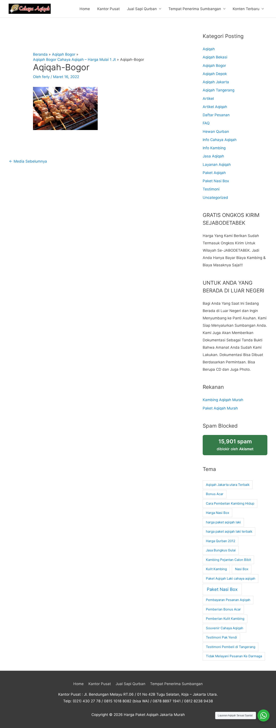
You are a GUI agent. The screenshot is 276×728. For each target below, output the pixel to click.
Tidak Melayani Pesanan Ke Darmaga (234, 656)
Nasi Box (241, 569)
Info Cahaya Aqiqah (220, 140)
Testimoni (211, 189)
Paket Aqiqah (214, 173)
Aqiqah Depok (215, 74)
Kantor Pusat (108, 9)
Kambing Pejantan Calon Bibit (228, 560)
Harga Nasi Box (217, 513)
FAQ (206, 123)
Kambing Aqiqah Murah (223, 400)
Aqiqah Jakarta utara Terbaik (227, 485)
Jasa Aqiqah (213, 156)
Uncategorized (215, 197)
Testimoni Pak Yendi (221, 637)
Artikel (208, 98)
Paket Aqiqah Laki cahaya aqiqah (230, 578)
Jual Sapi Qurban (142, 9)
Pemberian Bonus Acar (223, 609)
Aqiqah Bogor (214, 65)
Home (85, 9)
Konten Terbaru (246, 9)
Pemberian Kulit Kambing (225, 619)
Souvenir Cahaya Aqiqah (224, 628)
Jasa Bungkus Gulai (221, 550)
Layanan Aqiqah (217, 164)
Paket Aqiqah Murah (220, 408)
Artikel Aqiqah (215, 107)
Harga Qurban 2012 (220, 541)
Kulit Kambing (216, 569)
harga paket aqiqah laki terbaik (229, 531)
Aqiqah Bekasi (215, 57)
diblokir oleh (235, 444)
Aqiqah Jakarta (216, 82)
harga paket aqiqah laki (223, 522)
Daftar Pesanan (216, 115)
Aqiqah (209, 49)
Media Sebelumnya (28, 161)
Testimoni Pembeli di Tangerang (230, 647)
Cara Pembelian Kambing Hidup (230, 503)
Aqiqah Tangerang (218, 90)
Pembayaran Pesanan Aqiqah (228, 600)
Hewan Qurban (216, 131)
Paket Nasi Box (216, 181)
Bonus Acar (214, 494)
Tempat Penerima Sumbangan (194, 9)
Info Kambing (214, 148)
